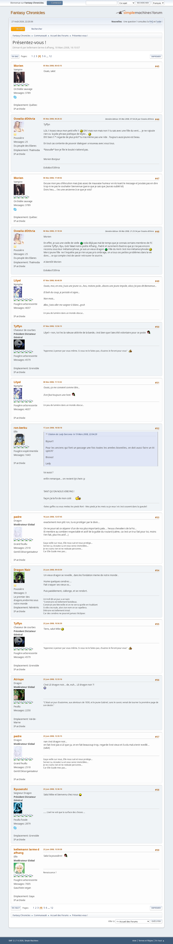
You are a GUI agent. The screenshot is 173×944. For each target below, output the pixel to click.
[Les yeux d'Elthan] (15, 892)
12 (50, 56)
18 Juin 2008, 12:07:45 (52, 516)
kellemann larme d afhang (26, 851)
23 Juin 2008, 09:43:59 (52, 569)
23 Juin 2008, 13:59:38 (52, 849)
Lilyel (17, 280)
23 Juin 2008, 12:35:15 (52, 736)
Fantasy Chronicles (28, 12)
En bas (15, 56)
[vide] (15, 100)
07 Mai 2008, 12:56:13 (52, 326)
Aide (134, 940)
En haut (16, 908)
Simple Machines (31, 941)
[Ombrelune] (15, 364)
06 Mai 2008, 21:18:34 (52, 231)
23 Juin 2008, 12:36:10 (52, 789)
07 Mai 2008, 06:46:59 (52, 280)
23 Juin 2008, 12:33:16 (52, 679)
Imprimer (156, 56)
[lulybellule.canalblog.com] (15, 312)
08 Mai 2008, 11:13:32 (52, 382)
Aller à (111, 921)
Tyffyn (18, 326)
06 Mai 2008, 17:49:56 (52, 178)
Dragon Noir (22, 570)
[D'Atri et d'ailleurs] (15, 714)
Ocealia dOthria (24, 119)
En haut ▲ (159, 940)
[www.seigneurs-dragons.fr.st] (15, 831)
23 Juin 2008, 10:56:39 (52, 623)
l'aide (158, 21)
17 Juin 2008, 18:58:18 (52, 427)
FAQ (151, 21)
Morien (18, 66)
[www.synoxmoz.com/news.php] (15, 458)
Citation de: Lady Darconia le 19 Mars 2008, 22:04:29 (72, 434)
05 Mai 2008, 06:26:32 (52, 118)
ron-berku (20, 428)
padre (17, 517)
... (47, 56)
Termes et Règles (146, 940)
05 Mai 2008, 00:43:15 (52, 65)
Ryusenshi (21, 789)
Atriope (19, 679)
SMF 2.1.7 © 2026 (16, 941)
